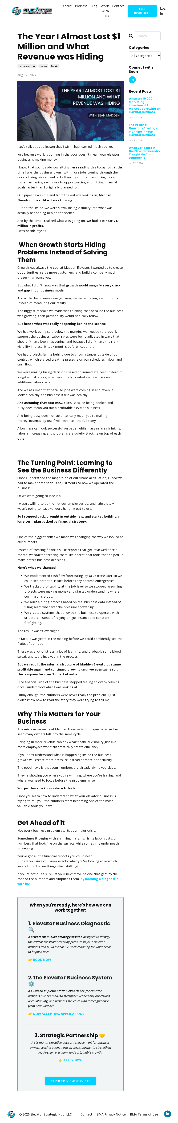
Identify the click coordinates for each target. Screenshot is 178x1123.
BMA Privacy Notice (111, 1114)
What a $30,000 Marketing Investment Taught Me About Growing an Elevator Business (145, 105)
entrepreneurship (26, 66)
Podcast (81, 6)
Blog (94, 6)
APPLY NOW (72, 1060)
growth (54, 66)
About (67, 6)
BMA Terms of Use (144, 1114)
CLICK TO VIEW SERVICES (71, 1081)
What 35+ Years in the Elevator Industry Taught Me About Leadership (144, 153)
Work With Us (105, 11)
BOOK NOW (42, 959)
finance (43, 66)
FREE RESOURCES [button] (142, 11)
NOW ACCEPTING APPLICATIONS (58, 1014)
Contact (118, 6)
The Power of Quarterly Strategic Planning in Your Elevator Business (143, 130)
